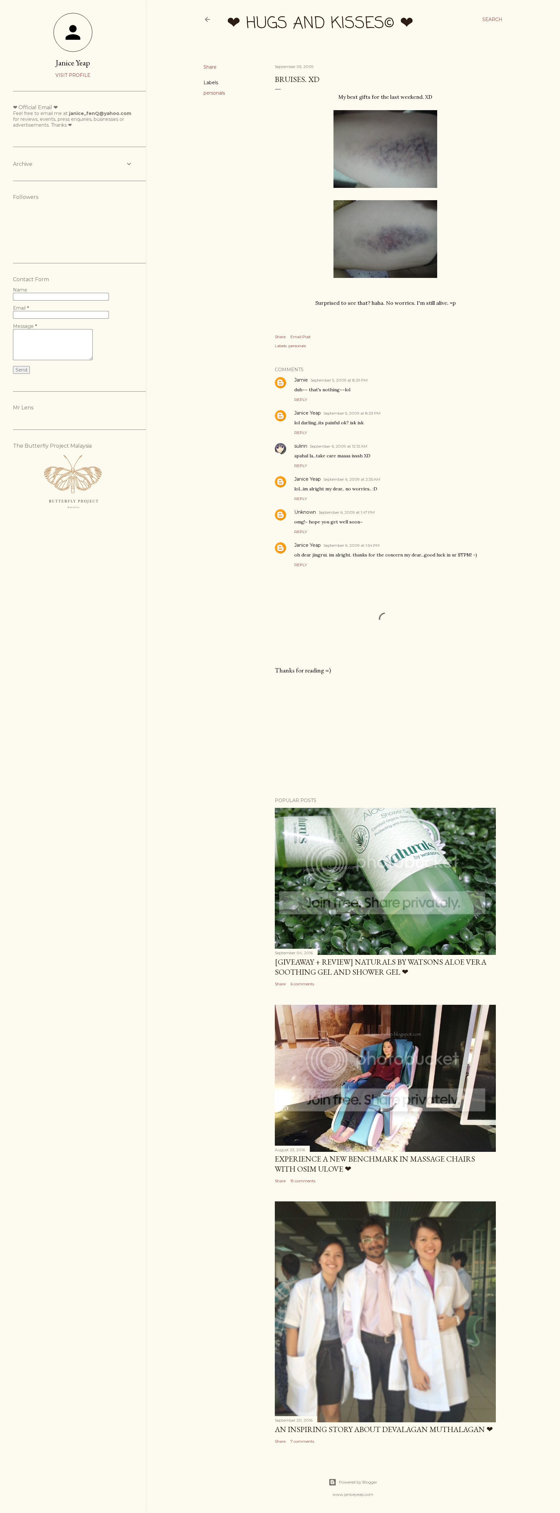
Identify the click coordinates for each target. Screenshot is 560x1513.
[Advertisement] (385, 736)
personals (214, 93)
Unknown (305, 512)
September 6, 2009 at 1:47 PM (347, 512)
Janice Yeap (307, 413)
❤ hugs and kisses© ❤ (320, 24)
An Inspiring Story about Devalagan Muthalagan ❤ (384, 1429)
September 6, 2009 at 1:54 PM (351, 545)
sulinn (300, 446)
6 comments (302, 983)
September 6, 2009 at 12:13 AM (338, 446)
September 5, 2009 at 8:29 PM (339, 380)
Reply (300, 399)
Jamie (301, 380)
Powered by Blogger (358, 1482)
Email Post (300, 336)
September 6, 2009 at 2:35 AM (351, 479)
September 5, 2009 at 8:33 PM (351, 413)
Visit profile (72, 75)
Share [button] (210, 67)
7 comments (302, 1441)
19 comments (302, 1180)
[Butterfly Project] (73, 512)
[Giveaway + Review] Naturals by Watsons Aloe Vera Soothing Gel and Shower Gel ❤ (380, 967)
